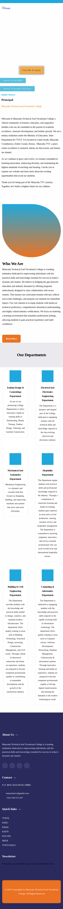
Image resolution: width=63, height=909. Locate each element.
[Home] (6, 8)
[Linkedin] (27, 765)
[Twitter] (5, 765)
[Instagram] (19, 765)
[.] (59, 9)
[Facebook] (12, 765)
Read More (11, 338)
